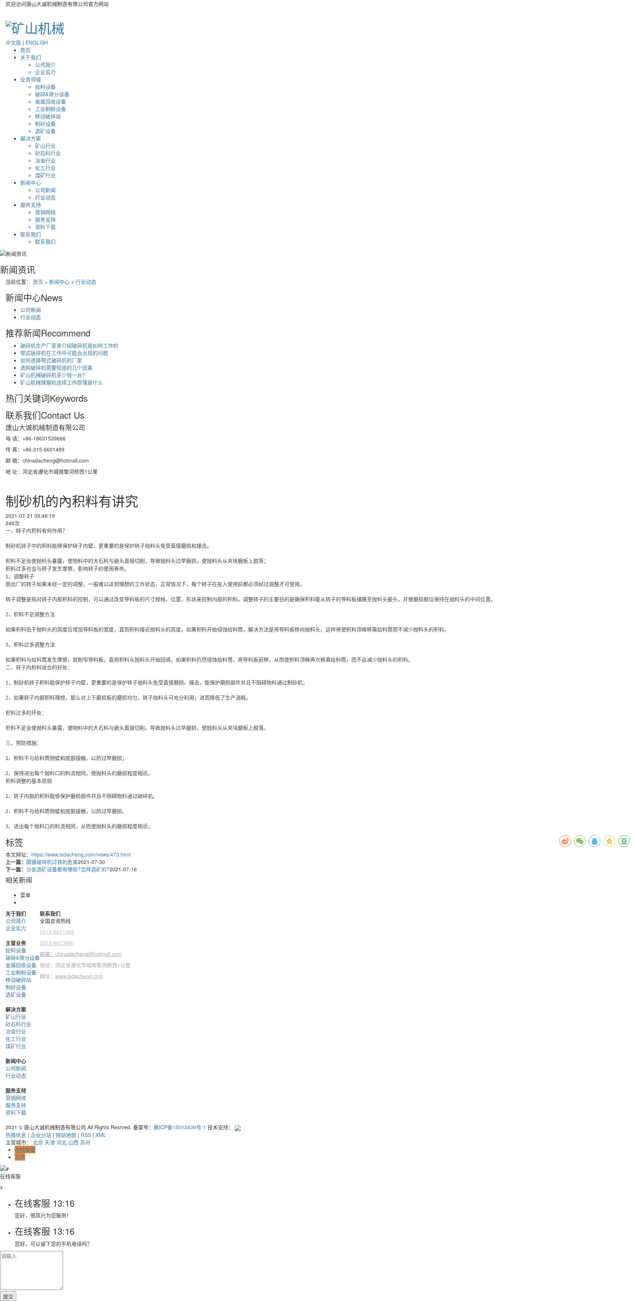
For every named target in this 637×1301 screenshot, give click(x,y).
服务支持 (30, 204)
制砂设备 (45, 123)
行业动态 (45, 197)
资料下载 (45, 226)
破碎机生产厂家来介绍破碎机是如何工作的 (69, 345)
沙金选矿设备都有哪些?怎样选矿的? (67, 869)
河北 (61, 1142)
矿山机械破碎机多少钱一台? (52, 375)
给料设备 (45, 86)
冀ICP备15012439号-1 (180, 1127)
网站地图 (66, 1134)
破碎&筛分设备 (52, 94)
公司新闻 (45, 189)
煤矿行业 (45, 175)
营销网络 (45, 212)
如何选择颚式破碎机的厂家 (51, 360)
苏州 (85, 1142)
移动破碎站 (48, 116)
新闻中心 (30, 182)
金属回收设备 (50, 101)
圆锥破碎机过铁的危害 (52, 861)
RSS (86, 1134)
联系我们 (30, 234)
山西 (73, 1142)
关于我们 (30, 57)
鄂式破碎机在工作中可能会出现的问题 (64, 352)
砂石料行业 (48, 153)
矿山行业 (45, 145)
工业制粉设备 (50, 108)
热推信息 (16, 1134)
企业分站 (41, 1134)
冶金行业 (45, 160)
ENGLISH (36, 42)
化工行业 (45, 167)
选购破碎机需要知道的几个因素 (56, 367)
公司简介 (45, 64)
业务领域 (30, 79)
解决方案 (30, 138)
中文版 (13, 42)
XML (100, 1134)
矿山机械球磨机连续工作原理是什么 (61, 382)
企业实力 (45, 72)
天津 (50, 1142)
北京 (38, 1142)
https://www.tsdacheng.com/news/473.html (80, 854)
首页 (25, 49)
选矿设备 (45, 131)
